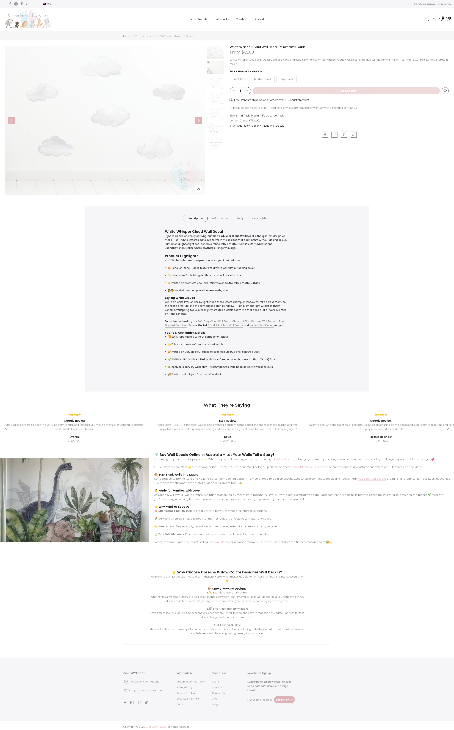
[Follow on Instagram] (16, 4)
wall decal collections (372, 478)
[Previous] (11, 120)
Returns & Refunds (186, 693)
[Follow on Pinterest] (21, 4)
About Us (217, 687)
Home (127, 36)
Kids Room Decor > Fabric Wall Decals (260, 125)
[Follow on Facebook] (10, 4)
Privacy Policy (184, 687)
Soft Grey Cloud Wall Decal (214, 321)
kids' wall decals (219, 542)
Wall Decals (198, 19)
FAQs (215, 704)
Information (220, 218)
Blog (214, 698)
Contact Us (218, 693)
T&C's (179, 704)
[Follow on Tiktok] (27, 4)
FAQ (240, 218)
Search (216, 681)
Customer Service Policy (190, 681)
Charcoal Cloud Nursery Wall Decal (253, 321)
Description (195, 218)
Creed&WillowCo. (250, 120)
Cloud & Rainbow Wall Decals (225, 325)
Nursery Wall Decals (262, 325)
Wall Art (221, 19)
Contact (242, 19)
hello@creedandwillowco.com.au (434, 3)
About (259, 19)
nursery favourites (268, 542)
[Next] (198, 120)
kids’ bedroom (283, 459)
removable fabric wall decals (309, 467)
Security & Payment (187, 698)
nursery (253, 459)
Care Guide (259, 218)
